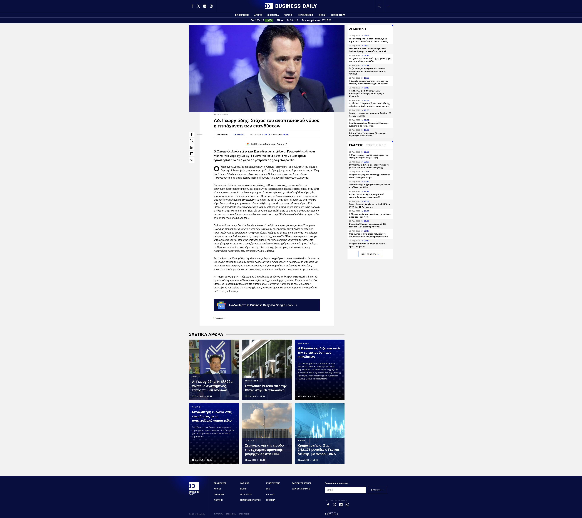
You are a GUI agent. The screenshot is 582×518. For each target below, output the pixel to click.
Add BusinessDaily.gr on (267, 144)
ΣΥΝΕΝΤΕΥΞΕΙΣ (305, 15)
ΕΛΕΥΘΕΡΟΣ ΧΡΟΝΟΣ (301, 483)
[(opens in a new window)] (192, 6)
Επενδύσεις (220, 318)
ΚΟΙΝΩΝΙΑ (244, 483)
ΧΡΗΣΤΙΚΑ (270, 500)
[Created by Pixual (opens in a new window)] (356, 515)
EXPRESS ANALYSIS (301, 489)
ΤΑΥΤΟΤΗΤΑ (218, 514)
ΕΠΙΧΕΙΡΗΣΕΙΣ (242, 15)
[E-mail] (191, 160)
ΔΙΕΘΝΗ (322, 15)
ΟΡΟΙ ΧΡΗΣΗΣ (244, 514)
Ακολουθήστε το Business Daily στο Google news (261, 305)
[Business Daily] (291, 6)
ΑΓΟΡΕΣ (258, 15)
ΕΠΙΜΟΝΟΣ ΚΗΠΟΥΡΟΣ (250, 500)
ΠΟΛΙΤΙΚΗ (288, 15)
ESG (268, 489)
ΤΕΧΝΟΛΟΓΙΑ (246, 494)
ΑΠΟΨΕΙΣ (270, 494)
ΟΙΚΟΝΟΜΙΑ (273, 15)
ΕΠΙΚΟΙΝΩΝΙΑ (231, 514)
